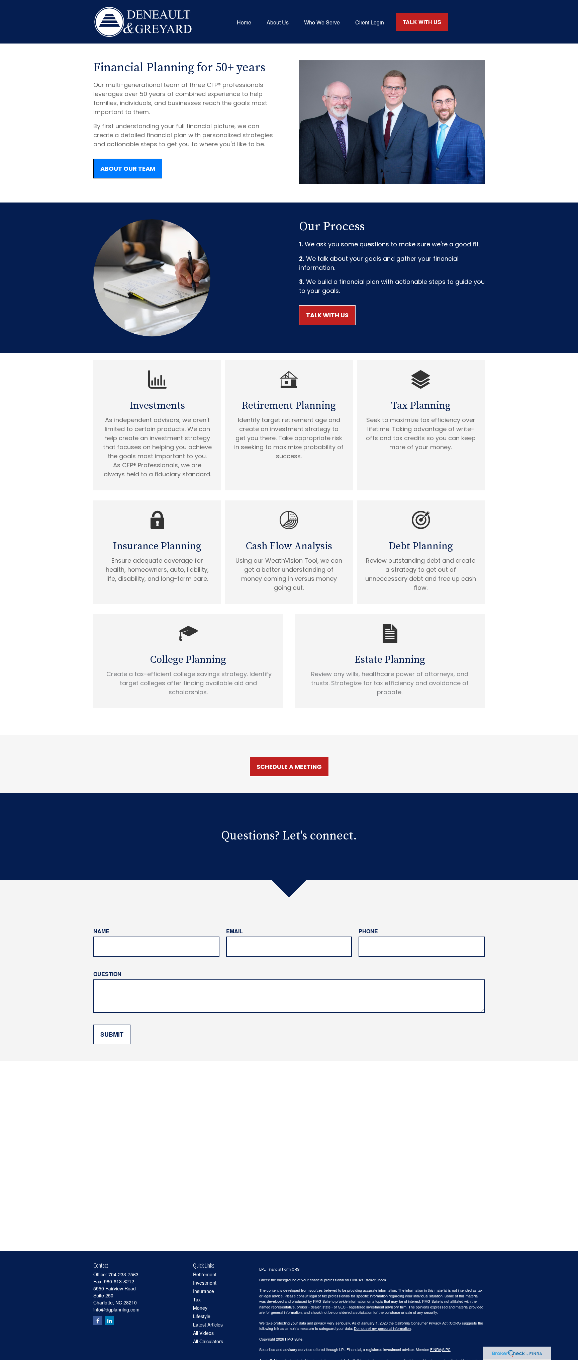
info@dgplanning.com (116, 1309)
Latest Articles (208, 1324)
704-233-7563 (123, 1274)
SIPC (446, 1349)
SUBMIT (111, 1034)
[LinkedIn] (109, 1320)
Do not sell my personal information (382, 1328)
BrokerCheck (375, 1279)
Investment (204, 1282)
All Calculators (208, 1341)
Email (234, 931)
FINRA (435, 1349)
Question (107, 974)
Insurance (203, 1291)
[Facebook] (97, 1320)
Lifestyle (201, 1316)
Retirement (204, 1274)
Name (101, 931)
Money (200, 1307)
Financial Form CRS (283, 1269)
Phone (368, 931)
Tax (197, 1299)
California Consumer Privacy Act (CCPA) (428, 1323)
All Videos (203, 1333)
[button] (244, 21)
